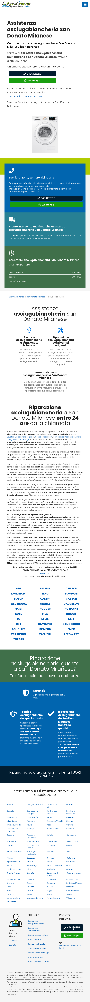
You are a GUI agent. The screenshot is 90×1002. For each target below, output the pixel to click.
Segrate (10, 811)
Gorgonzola (12, 817)
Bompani (71, 593)
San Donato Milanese (36, 297)
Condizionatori (41, 437)
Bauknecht (19, 593)
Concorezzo (52, 879)
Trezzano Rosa (72, 841)
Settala (50, 835)
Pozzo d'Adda (33, 841)
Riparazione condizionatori (34, 929)
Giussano (51, 883)
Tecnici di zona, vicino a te (24, 96)
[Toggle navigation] (85, 4)
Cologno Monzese (35, 804)
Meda (9, 890)
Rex (18, 624)
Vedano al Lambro (35, 898)
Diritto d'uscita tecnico (18, 281)
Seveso (30, 894)
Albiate (30, 861)
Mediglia (70, 821)
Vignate (69, 825)
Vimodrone (12, 821)
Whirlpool (18, 634)
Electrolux (19, 604)
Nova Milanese (72, 890)
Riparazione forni (35, 939)
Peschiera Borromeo (70, 812)
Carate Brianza (13, 873)
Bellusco (10, 865)
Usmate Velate (13, 898)
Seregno (10, 894)
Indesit (71, 614)
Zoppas (18, 639)
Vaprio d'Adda (53, 828)
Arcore (49, 861)
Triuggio (69, 894)
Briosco (30, 869)
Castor (71, 598)
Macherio (70, 887)
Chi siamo (13, 940)
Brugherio (51, 869)
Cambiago (71, 835)
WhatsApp (34, 80)
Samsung (45, 624)
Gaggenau (71, 604)
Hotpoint (71, 609)
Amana (45, 588)
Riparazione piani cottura (38, 961)
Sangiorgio (71, 624)
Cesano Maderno (14, 879)
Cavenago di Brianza (52, 874)
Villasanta (70, 898)
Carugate (31, 821)
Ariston (71, 588)
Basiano (50, 851)
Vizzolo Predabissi (14, 851)
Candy (45, 598)
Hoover (45, 609)
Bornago (30, 828)
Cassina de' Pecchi (55, 821)
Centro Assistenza (16, 297)
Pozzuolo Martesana (31, 836)
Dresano (50, 858)
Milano (10, 804)
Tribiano (69, 851)
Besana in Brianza (54, 865)
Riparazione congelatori (38, 935)
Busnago (70, 869)
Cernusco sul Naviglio (32, 812)
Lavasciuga (25, 439)
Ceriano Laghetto (73, 873)
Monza (30, 890)
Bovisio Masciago (14, 869)
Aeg (18, 588)
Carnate (30, 873)
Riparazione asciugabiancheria (36, 922)
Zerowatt (71, 634)
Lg (18, 619)
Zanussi (45, 634)
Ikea (45, 614)
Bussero (10, 835)
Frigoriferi (30, 437)
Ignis (18, 614)
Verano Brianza (53, 898)
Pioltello (69, 804)
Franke (45, 604)
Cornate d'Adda (73, 879)
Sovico (49, 894)
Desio (29, 883)
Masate (10, 858)
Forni (50, 437)
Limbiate (30, 887)
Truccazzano (52, 841)
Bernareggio (32, 865)
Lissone (50, 887)
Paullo (29, 825)
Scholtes (18, 629)
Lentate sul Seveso (74, 883)
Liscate (69, 845)
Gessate (70, 828)
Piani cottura (58, 437)
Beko (45, 593)
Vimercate (11, 902)
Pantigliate (11, 841)
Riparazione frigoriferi (37, 944)
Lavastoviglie (20, 437)
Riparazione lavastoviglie (38, 953)
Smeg (71, 629)
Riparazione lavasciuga (38, 948)
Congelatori (12, 439)
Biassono (70, 865)
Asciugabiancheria (73, 437)
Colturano (70, 858)
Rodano (10, 845)
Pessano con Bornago (12, 830)
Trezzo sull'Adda (14, 825)
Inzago (50, 825)
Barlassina (70, 861)
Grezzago (31, 858)
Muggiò (50, 890)
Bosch (18, 598)
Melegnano (71, 817)
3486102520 (34, 73)
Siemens (45, 629)
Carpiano (51, 845)
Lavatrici (10, 437)
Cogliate (30, 879)
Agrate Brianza (13, 861)
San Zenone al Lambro (33, 846)
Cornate (10, 883)
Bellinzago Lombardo (31, 852)
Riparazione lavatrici (36, 957)
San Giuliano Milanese (52, 806)
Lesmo (10, 887)
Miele (45, 619)
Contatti (12, 945)
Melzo (49, 817)
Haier (18, 609)
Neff (71, 619)
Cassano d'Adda (34, 817)
